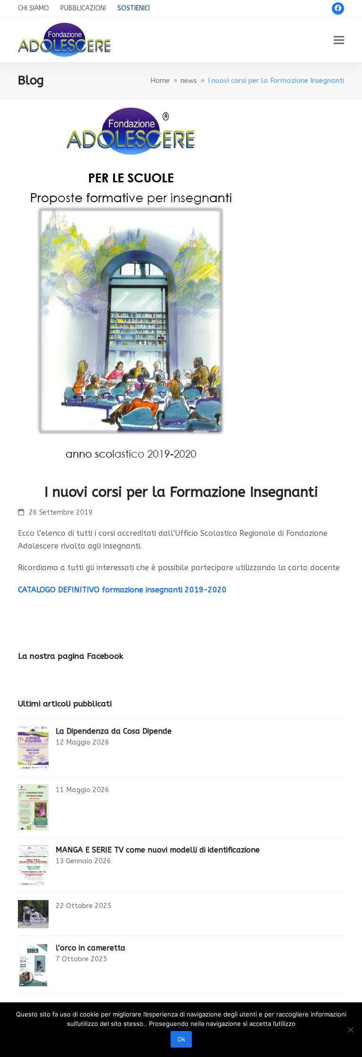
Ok (181, 1039)
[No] (350, 1029)
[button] (339, 40)
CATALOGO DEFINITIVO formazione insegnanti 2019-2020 (122, 589)
